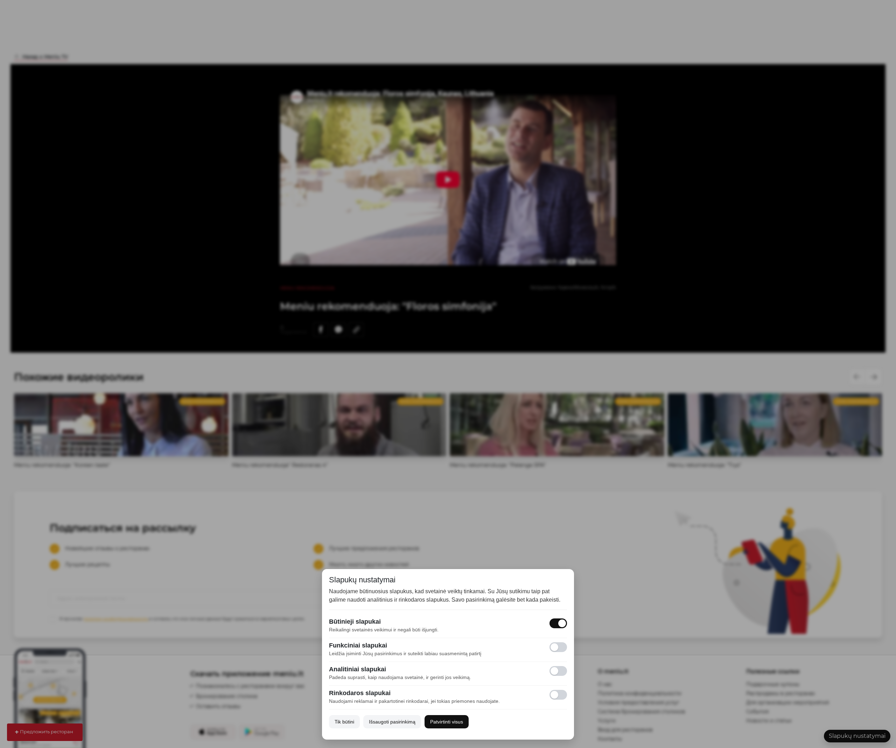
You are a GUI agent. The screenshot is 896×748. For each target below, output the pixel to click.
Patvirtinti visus (446, 722)
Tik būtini (344, 722)
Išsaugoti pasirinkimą (392, 722)
